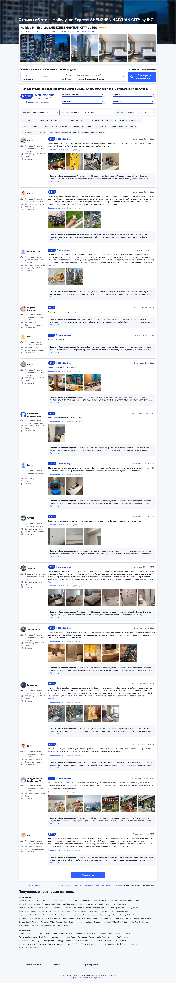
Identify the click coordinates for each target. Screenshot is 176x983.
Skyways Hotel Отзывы (129, 900)
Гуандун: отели (54, 885)
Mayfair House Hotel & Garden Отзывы (34, 915)
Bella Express (24, 926)
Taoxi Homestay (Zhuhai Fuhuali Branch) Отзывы (98, 900)
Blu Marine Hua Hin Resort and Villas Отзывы (59, 904)
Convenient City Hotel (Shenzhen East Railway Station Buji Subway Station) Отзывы (107, 915)
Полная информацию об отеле (82, 31)
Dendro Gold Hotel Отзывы (29, 948)
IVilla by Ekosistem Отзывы (29, 904)
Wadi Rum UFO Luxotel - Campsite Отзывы (89, 944)
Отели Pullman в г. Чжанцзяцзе (72, 933)
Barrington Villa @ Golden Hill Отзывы (122, 944)
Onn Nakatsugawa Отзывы (59, 944)
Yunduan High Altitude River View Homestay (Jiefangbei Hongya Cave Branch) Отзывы (72, 911)
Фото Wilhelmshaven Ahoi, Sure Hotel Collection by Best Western (101, 940)
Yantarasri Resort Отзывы (119, 911)
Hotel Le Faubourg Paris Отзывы (31, 908)
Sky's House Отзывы (87, 904)
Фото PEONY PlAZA (120, 937)
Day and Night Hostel (102, 922)
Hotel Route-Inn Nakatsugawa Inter (78, 922)
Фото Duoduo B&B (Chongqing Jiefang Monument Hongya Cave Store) (46, 940)
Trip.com (22, 885)
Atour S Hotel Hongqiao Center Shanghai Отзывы (38, 900)
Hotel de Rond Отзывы (68, 900)
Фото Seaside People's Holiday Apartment (94, 937)
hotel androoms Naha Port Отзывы (32, 944)
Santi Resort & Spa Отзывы (29, 918)
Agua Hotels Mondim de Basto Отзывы (113, 904)
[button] (149, 4)
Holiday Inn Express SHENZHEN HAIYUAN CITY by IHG (101, 885)
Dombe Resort (62, 926)
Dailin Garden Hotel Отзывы (87, 918)
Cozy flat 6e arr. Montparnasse (43, 926)
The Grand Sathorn (106, 918)
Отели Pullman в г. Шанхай (120, 933)
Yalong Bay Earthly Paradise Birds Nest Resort (130, 922)
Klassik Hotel (146, 918)
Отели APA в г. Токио (48, 933)
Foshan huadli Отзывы (27, 911)
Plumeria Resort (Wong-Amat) (127, 918)
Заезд (25, 75)
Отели (30, 885)
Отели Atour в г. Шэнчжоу (96, 933)
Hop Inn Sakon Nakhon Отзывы (58, 908)
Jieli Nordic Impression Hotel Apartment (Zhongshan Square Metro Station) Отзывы (106, 908)
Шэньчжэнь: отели (70, 885)
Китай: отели (40, 885)
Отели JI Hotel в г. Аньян (28, 933)
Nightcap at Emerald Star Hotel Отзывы (58, 918)
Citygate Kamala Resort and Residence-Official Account (40, 922)
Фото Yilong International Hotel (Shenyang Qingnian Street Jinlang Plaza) (47, 937)
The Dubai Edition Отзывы (61, 915)
